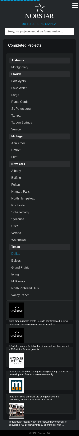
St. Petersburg (21, 108)
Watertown (18, 239)
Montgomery (19, 67)
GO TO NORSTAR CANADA (39, 24)
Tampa (16, 115)
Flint (14, 157)
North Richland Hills (25, 288)
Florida (16, 74)
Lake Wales (19, 88)
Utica (14, 226)
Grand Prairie (20, 267)
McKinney (18, 281)
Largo (15, 94)
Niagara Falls (20, 191)
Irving (15, 274)
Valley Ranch (20, 295)
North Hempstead (23, 198)
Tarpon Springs (21, 122)
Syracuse (17, 219)
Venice (16, 129)
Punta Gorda (20, 101)
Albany (16, 170)
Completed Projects (24, 45)
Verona (16, 233)
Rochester (18, 205)
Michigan (18, 136)
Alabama (17, 60)
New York (18, 164)
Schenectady (20, 212)
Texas (15, 246)
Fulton (15, 184)
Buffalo (16, 177)
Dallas (15, 253)
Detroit (15, 150)
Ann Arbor (18, 143)
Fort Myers (18, 81)
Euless (16, 260)
